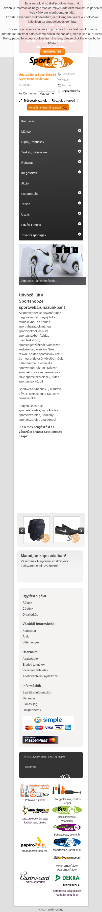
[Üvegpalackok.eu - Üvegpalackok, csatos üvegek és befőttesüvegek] (67, 790)
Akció (25, 183)
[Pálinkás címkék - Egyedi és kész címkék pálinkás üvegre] (35, 790)
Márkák (26, 131)
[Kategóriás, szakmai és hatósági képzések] (67, 880)
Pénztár (66, 85)
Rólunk (27, 602)
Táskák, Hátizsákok (34, 152)
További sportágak (33, 235)
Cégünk (28, 608)
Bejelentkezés (71, 91)
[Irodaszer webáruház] (35, 843)
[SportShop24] (51, 61)
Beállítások (68, 74)
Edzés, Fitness (31, 225)
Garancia (29, 698)
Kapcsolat (25, 85)
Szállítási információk (37, 692)
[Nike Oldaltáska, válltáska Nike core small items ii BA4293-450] (37, 519)
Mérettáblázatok (35, 100)
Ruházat (27, 162)
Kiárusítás (28, 121)
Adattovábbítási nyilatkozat (40, 676)
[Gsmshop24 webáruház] (67, 842)
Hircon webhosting (51, 909)
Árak (26, 636)
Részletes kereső (63, 100)
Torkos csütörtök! (35, 881)
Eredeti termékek (34, 664)
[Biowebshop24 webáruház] (67, 810)
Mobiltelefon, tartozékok (67, 849)
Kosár (65, 79)
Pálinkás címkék (35, 800)
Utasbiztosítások (67, 869)
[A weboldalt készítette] (65, 776)
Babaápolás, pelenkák (67, 834)
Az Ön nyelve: (28, 93)
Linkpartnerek (32, 710)
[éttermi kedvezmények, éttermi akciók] (35, 876)
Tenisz (25, 204)
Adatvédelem (31, 658)
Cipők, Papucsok (32, 142)
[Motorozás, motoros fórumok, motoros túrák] (67, 858)
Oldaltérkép (30, 614)
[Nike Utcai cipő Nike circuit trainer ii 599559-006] (67, 519)
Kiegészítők (29, 173)
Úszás (25, 214)
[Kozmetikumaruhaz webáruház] (67, 828)
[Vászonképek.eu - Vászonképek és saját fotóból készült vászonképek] (35, 811)
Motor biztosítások (67, 865)
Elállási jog (30, 704)
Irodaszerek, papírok (35, 850)
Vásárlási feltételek (35, 670)
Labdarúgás (29, 194)
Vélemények (31, 642)
